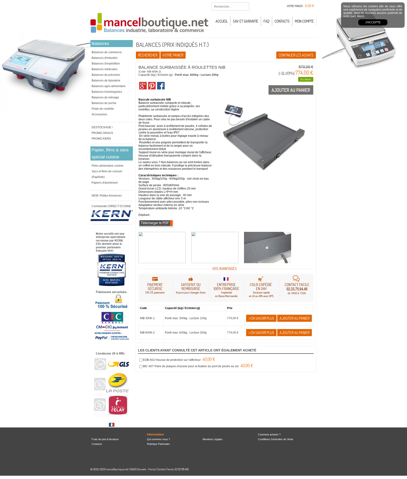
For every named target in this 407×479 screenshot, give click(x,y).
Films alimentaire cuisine (107, 165)
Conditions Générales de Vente (275, 439)
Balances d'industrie (105, 58)
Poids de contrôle (103, 108)
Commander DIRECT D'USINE (111, 206)
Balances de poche (104, 103)
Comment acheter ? (269, 434)
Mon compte (304, 21)
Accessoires (99, 114)
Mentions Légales (213, 439)
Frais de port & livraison (105, 439)
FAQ (266, 21)
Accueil (222, 21)
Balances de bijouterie (106, 80)
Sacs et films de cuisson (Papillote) (107, 174)
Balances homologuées (107, 91)
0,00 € (309, 6)
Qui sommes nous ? (158, 439)
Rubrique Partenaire (158, 444)
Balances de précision (106, 74)
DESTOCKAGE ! (102, 127)
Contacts (282, 21)
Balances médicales (105, 69)
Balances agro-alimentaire (109, 86)
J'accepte (373, 22)
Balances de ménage (105, 97)
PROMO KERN (101, 138)
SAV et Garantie (245, 21)
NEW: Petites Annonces (107, 195)
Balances (100, 43)
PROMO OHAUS (102, 133)
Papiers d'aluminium (105, 182)
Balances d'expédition (106, 63)
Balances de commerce (107, 52)
